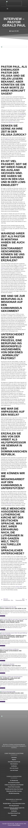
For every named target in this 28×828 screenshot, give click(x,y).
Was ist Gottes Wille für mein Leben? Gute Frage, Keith (11, 621)
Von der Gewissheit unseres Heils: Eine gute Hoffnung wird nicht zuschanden (13, 637)
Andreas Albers (19, 586)
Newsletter (9, 503)
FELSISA (22, 114)
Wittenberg (11, 122)
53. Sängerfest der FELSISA (10, 665)
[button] (7, 9)
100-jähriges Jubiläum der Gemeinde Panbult (10, 678)
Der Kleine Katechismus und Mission (10, 651)
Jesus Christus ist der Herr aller (13, 608)
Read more (2, 615)
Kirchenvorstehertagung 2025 (12, 693)
